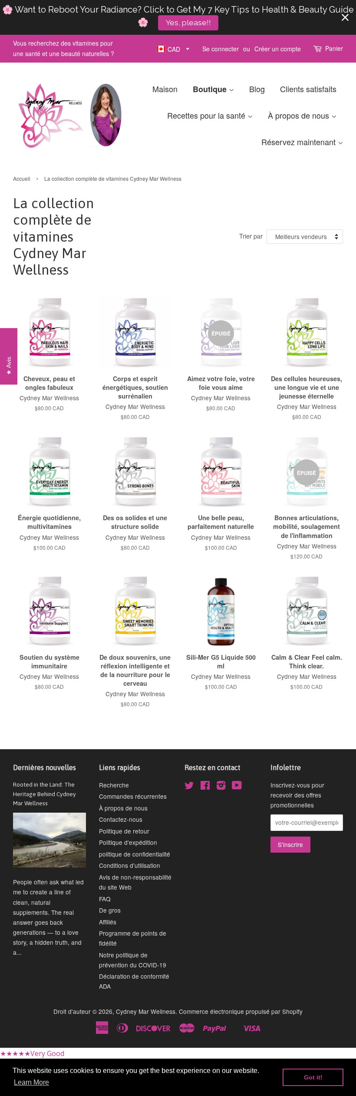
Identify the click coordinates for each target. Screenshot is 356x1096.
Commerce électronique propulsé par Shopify (241, 1011)
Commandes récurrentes (133, 796)
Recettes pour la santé (207, 115)
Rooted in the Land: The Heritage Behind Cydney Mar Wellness (44, 794)
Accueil (21, 178)
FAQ (105, 898)
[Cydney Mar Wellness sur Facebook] (205, 786)
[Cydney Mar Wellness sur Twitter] (189, 786)
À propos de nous (299, 115)
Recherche (114, 784)
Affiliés (107, 921)
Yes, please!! (188, 22)
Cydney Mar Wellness (145, 1011)
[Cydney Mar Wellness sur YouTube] (237, 786)
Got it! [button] (313, 1077)
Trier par (251, 235)
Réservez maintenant (299, 141)
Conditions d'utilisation (129, 865)
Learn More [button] (31, 1082)
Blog (257, 88)
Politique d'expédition (128, 842)
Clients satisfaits (308, 88)
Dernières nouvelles (44, 767)
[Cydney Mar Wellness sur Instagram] (221, 786)
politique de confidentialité (134, 854)
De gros (110, 910)
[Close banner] (345, 17)
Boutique (211, 89)
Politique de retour (124, 831)
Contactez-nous (120, 819)
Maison (165, 88)
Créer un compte (277, 48)
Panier (334, 48)
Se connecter (220, 48)
